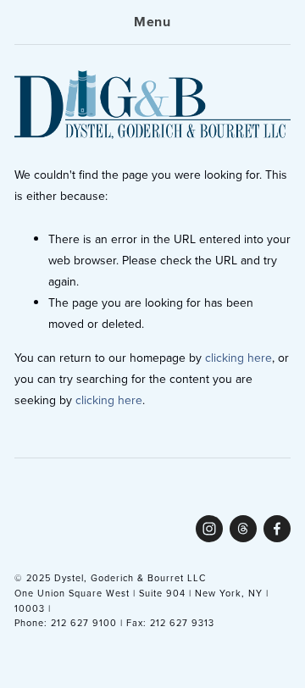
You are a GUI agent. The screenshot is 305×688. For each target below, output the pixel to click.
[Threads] (243, 528)
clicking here (238, 357)
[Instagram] (209, 528)
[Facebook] (277, 528)
